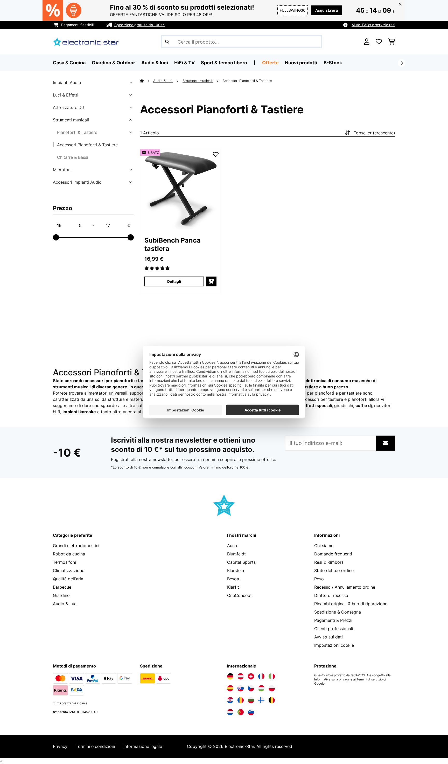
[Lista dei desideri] (379, 41)
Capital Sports (241, 562)
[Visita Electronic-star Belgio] (272, 700)
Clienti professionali (333, 628)
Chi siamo (324, 545)
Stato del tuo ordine (334, 570)
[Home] (146, 81)
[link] (180, 189)
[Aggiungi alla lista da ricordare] (216, 154)
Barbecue (62, 587)
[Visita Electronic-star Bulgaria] (251, 700)
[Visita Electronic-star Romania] (240, 700)
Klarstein (235, 570)
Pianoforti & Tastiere (77, 132)
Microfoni (62, 169)
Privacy (60, 746)
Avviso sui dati (328, 636)
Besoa (233, 578)
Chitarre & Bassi (72, 157)
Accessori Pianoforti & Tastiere (87, 144)
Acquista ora (326, 10)
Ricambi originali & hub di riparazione (350, 603)
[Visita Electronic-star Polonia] (272, 688)
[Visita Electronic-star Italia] (272, 676)
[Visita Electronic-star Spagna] (230, 688)
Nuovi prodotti (301, 62)
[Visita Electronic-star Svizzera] (251, 676)
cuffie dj (363, 405)
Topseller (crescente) (374, 132)
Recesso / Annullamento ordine (344, 587)
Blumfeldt (236, 553)
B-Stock (333, 62)
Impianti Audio (67, 82)
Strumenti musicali (71, 119)
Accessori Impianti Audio (77, 182)
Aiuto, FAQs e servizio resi (373, 25)
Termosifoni (64, 562)
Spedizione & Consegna (337, 612)
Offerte (270, 62)
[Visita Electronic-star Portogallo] (240, 712)
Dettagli (174, 281)
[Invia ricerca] (167, 42)
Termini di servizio (369, 679)
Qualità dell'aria (68, 578)
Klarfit (233, 587)
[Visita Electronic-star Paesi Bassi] (230, 712)
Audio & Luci (65, 603)
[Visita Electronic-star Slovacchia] (240, 688)
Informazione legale (142, 746)
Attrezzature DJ (68, 107)
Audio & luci (163, 81)
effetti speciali (317, 405)
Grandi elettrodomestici (76, 545)
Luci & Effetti (65, 95)
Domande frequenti (333, 553)
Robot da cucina (69, 553)
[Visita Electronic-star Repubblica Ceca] (251, 688)
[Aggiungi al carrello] (211, 281)
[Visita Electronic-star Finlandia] (261, 700)
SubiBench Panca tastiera (172, 244)
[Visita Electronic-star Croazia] (230, 700)
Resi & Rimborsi (329, 562)
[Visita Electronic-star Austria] (240, 676)
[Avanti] (401, 63)
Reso (319, 578)
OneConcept (239, 595)
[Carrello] (391, 41)
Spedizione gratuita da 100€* (139, 25)
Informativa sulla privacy (332, 679)
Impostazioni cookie (334, 645)
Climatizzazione (68, 570)
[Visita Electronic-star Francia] (261, 676)
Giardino (61, 595)
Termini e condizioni (95, 746)
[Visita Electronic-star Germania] (230, 676)
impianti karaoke (79, 411)
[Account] (366, 41)
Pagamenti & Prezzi (333, 620)
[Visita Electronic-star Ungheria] (261, 688)
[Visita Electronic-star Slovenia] (251, 712)
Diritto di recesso (331, 595)
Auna (232, 545)
